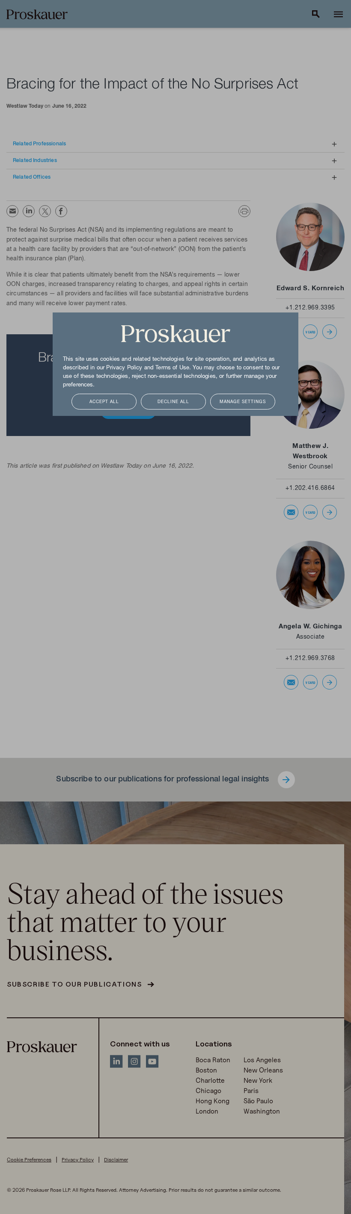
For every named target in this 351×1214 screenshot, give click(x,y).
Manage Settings (243, 402)
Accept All (104, 402)
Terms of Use (172, 368)
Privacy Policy (124, 368)
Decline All (173, 402)
